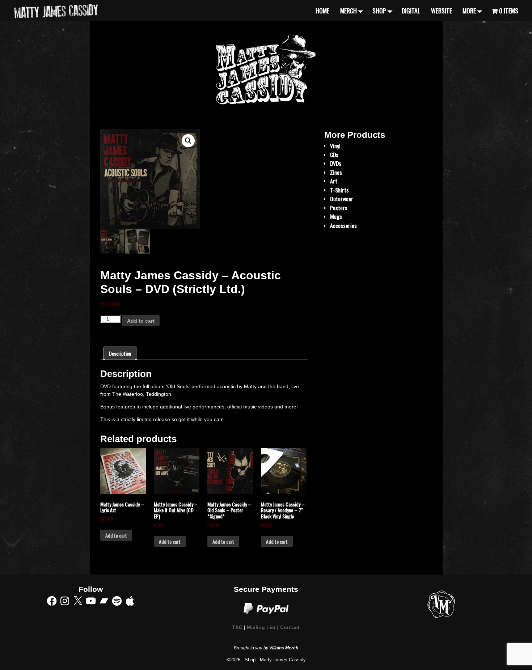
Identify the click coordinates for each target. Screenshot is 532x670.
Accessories (343, 225)
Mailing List (261, 627)
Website (441, 10)
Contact (290, 627)
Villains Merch (283, 647)
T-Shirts (339, 190)
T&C (237, 627)
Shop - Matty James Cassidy (275, 659)
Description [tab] (120, 353)
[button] (188, 140)
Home (322, 10)
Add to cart (141, 321)
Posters (338, 207)
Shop (379, 10)
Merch (348, 10)
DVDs (335, 163)
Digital (411, 10)
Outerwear (341, 198)
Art (333, 181)
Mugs (336, 216)
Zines (336, 172)
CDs (334, 154)
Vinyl (335, 145)
